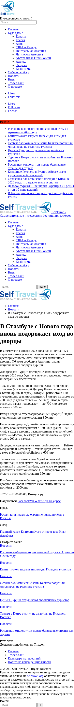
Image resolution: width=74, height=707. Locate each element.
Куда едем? (15, 33)
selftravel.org (35, 676)
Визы (11, 79)
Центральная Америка (31, 50)
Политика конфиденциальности (29, 662)
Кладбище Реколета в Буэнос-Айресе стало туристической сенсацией (37, 173)
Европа (21, 36)
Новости (14, 76)
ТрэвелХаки (16, 83)
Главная (13, 29)
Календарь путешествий (24, 658)
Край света (23, 68)
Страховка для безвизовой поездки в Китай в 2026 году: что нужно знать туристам (38, 180)
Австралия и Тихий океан (33, 58)
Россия (20, 40)
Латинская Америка (29, 54)
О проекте (15, 86)
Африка (21, 61)
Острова (21, 65)
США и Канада (26, 47)
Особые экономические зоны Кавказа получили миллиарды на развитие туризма (40, 144)
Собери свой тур (19, 72)
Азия (19, 43)
